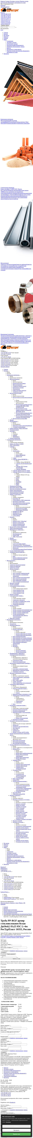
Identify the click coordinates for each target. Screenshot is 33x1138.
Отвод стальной (20, 808)
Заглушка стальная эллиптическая (21, 817)
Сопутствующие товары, (19, 543)
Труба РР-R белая (20, 791)
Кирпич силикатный (18, 522)
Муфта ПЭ (15, 725)
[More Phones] (11, 871)
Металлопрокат (5, 263)
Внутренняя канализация (19, 743)
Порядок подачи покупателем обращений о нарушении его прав (14, 2)
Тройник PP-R (16, 760)
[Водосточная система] (21, 393)
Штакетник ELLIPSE (21, 508)
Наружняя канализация (19, 740)
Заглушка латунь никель (22, 832)
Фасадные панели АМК (16, 487)
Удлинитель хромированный (23, 826)
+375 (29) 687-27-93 (6, 352)
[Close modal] (10, 1041)
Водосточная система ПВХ (20, 418)
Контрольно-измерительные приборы (20, 663)
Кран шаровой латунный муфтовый (22, 638)
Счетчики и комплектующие (20, 669)
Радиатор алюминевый (19, 711)
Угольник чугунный (21, 815)
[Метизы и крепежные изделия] (26, 673)
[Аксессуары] (19, 451)
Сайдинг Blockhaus (21, 469)
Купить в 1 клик (16, 958)
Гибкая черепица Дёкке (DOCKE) (19, 428)
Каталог (6, 34)
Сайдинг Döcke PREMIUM (20, 459)
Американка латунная (22, 834)
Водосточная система (15, 393)
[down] (1, 957)
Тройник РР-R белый (21, 766)
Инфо (5, 39)
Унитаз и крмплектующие (20, 688)
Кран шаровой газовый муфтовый (22, 640)
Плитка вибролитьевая (19, 559)
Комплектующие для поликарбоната (22, 425)
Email (2, 949)
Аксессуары (16, 451)
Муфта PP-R (16, 749)
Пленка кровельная (24, 123)
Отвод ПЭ (15, 729)
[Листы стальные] (19, 569)
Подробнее (8, 1122)
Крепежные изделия (18, 387)
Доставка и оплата (14, 1)
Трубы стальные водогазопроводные (22, 609)
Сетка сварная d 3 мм (18, 591)
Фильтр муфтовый (21, 650)
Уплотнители (16, 389)
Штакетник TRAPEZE (22, 510)
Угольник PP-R (17, 770)
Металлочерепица (5, 120)
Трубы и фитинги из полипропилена (13, 342)
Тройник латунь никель (22, 840)
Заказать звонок (5, 25)
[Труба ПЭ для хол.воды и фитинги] (28, 721)
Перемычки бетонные (13, 190)
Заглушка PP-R (17, 792)
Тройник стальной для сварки (24, 819)
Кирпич (18, 194)
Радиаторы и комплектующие (15, 340)
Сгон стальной (20, 809)
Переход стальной (20, 804)
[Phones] (1, 350)
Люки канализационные (13, 196)
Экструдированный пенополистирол (22, 546)
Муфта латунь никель (21, 836)
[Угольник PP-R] (21, 770)
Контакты (6, 53)
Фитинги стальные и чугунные (21, 799)
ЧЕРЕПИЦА (16, 437)
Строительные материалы (7, 187)
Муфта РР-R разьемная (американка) (22, 755)
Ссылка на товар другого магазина (10, 1031)
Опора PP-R (16, 780)
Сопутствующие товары (11, 268)
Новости (3, 1)
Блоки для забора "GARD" (8, 189)
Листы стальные (9, 266)
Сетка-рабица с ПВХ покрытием (21, 500)
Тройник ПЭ (16, 730)
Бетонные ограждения (19, 501)
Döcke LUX (19, 456)
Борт (14, 556)
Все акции (6, 35)
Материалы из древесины (16, 529)
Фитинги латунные (18, 822)
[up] (17, 957)
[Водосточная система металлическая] (13, 399)
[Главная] (10, 348)
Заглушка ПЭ (16, 728)
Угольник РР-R (20, 777)
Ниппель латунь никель (22, 827)
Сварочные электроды (19, 600)
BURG (17, 480)
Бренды (9, 48)
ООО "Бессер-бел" (15, 445)
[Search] (3, 350)
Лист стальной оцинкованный (21, 581)
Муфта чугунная (20, 805)
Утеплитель (13, 197)
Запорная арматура (12, 335)
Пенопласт (16, 548)
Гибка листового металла (19, 390)
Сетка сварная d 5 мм (18, 593)
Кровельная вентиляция (19, 383)
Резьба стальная (20, 811)
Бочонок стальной (20, 813)
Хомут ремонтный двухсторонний (22, 683)
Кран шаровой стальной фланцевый (22, 639)
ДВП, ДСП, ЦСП (17, 536)
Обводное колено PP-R (19, 794)
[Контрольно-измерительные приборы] (30, 663)
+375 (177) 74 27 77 (6, 359)
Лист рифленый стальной (19, 580)
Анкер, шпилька (17, 681)
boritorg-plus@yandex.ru (10, 899)
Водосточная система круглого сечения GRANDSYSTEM (24, 413)
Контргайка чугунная (21, 812)
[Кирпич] (14, 517)
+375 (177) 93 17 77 (6, 361)
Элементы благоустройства (11, 199)
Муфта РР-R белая (21, 759)
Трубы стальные (22, 268)
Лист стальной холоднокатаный (21, 577)
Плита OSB (16, 535)
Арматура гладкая (14, 567)
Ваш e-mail (4, 1030)
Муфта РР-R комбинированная (24, 753)
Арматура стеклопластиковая (8, 264)
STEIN (17, 477)
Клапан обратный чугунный (23, 633)
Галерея (7, 1)
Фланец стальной (17, 820)
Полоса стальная (14, 594)
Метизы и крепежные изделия (13, 338)
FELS (17, 479)
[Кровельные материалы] (19, 375)
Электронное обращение (10, 1076)
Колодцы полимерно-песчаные (11, 191)
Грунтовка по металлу (18, 602)
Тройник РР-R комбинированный (21, 768)
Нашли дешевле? (11, 954)
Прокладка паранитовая (19, 662)
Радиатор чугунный (18, 719)
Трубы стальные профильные (20, 612)
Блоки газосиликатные (16, 490)
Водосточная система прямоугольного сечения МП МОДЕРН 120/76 (23, 410)
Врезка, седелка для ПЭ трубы (21, 732)
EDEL (17, 484)
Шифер (7, 122)
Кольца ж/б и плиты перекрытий (18, 527)
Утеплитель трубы (18, 660)
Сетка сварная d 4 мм (18, 590)
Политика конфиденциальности (15, 45)
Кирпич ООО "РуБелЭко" (20, 521)
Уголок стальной (14, 584)
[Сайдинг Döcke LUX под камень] (30, 472)
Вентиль (15, 645)
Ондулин (17, 123)
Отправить (3, 952)
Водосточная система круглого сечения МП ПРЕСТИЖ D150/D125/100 (24, 406)
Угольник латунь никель (22, 841)
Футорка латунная (21, 833)
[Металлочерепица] (19, 379)
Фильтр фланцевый (21, 652)
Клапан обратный (17, 629)
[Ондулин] (15, 431)
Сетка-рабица (16, 515)
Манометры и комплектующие (21, 670)
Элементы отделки (18, 392)
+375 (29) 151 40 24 (6, 357)
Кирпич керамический (19, 524)
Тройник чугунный (21, 806)
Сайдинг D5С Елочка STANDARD (21, 467)
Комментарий (4, 1036)
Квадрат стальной (17, 266)
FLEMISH (18, 482)
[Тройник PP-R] (21, 760)
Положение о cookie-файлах (14, 49)
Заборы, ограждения (10, 194)
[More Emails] (9, 892)
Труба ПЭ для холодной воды (20, 726)
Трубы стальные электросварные (21, 611)
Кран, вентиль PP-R (18, 778)
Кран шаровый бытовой (19, 636)
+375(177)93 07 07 (5, 365)
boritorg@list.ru (7, 897)
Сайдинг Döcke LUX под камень (21, 472)
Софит (14, 458)
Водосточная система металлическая (22, 397)
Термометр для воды (18, 671)
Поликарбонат (12, 122)
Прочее (8, 197)
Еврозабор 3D (16, 498)
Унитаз (18, 692)
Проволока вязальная (18, 604)
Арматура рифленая (21, 264)
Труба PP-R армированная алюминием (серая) (23, 786)
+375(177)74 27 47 (5, 362)
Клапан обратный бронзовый (23, 635)
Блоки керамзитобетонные (16, 193)
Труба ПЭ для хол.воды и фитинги (19, 721)
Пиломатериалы (17, 534)
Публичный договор (12, 44)
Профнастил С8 (17, 512)
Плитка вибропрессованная (20, 557)
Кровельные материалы (7, 119)
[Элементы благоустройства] (24, 552)
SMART (15, 435)
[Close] (6, 351)
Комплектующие (17, 514)
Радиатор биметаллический (20, 709)
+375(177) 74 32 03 (5, 364)
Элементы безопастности (19, 386)
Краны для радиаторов (22, 718)
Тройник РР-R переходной (23, 764)
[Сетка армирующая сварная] (25, 586)
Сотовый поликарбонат (19, 427)
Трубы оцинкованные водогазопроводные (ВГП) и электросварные (20, 615)
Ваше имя (4, 946)
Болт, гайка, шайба (18, 680)
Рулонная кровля (10, 123)
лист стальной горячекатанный (21, 573)
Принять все (16, 1134)
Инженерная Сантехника (7, 334)
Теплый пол (4, 335)
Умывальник (19, 701)
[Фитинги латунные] (24, 822)
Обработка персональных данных (15, 46)
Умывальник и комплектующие (21, 695)
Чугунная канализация (19, 742)
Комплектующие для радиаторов (21, 712)
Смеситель (19, 702)
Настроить (16, 1130)
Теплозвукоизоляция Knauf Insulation (22, 549)
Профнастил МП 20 (18, 511)
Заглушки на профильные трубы (21, 601)
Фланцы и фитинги (15, 795)
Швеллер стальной (15, 618)
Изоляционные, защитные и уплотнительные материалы (17, 654)
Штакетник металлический (20, 504)
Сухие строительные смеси (17, 550)
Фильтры (15, 646)
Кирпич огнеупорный (18, 525)
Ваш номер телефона (7, 947)
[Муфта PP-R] (20, 749)
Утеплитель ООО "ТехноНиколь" (22, 545)
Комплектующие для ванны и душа (22, 694)
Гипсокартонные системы (16, 493)
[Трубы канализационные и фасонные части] (13, 735)
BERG (17, 483)
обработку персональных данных (18, 951)
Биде (14, 704)
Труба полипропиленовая (19, 781)
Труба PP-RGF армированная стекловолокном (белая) (23, 789)
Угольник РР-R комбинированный (21, 775)
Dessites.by (12, 1102)
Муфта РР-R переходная (22, 757)
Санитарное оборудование (17, 684)
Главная (6, 32)
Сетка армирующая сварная (12, 267)
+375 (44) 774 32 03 (6, 354)
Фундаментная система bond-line (21, 503)
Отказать (16, 1126)
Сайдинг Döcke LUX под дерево (21, 470)
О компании (10, 41)
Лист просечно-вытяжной (19, 579)
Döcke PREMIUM (20, 455)
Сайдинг (5, 190)
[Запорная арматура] (20, 625)
